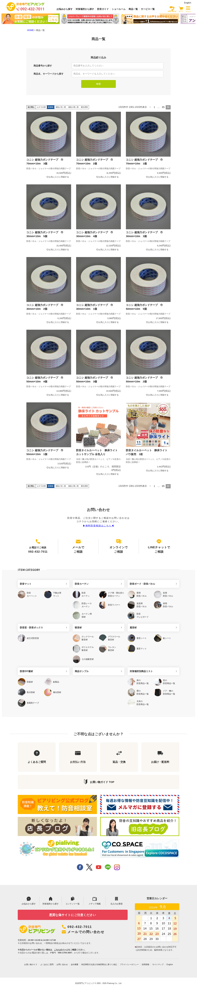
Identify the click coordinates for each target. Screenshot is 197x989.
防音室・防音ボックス (31, 627)
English (187, 2)
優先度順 (84, 107)
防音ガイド (103, 9)
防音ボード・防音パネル (142, 584)
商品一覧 (133, 9)
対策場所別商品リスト (141, 671)
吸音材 (78, 627)
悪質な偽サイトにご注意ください (72, 914)
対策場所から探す (85, 9)
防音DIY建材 (26, 671)
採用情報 (145, 964)
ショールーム (119, 9)
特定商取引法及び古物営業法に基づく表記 (99, 964)
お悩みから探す (65, 9)
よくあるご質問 (47, 964)
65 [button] (163, 107)
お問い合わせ (62, 964)
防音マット (25, 584)
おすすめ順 (41, 107)
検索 (98, 84)
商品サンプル (82, 671)
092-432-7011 (79, 927)
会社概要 (74, 964)
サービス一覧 (148, 9)
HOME (30, 30)
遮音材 (133, 627)
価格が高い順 (73, 107)
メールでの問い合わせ (86, 932)
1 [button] (154, 107)
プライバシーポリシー (129, 964)
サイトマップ (158, 964)
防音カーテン (82, 584)
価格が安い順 (61, 107)
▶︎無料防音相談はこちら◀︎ (98, 525)
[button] (150, 107)
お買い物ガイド (30, 964)
